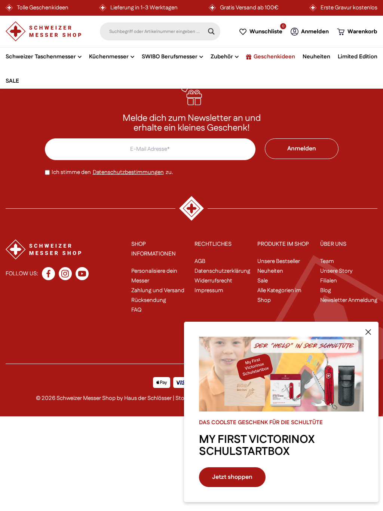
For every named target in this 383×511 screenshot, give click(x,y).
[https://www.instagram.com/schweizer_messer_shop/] (65, 273)
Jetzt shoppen (232, 477)
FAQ (136, 310)
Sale (262, 281)
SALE (12, 81)
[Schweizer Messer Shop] (43, 31)
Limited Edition (357, 57)
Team (327, 261)
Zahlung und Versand (157, 290)
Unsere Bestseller (278, 261)
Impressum (208, 290)
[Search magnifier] (211, 31)
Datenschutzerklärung (222, 271)
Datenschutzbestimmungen (128, 172)
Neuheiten (316, 57)
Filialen (328, 281)
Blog (325, 290)
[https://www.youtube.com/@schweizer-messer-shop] (82, 273)
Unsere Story (336, 271)
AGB (199, 261)
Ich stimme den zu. (112, 172)
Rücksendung (148, 300)
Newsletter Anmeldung (348, 300)
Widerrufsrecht (213, 281)
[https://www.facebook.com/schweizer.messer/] (48, 273)
